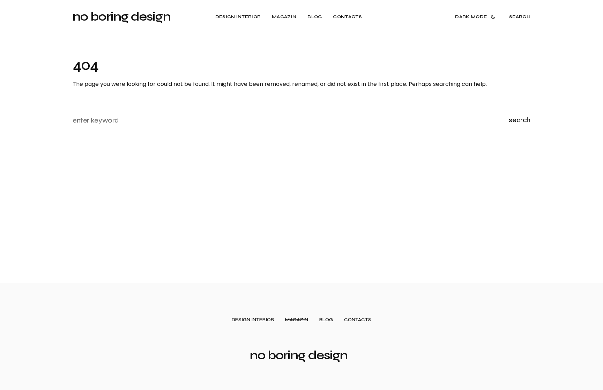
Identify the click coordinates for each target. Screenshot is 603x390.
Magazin (296, 320)
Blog (326, 320)
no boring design (122, 16)
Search (519, 120)
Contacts (357, 320)
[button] (476, 17)
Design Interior (253, 320)
